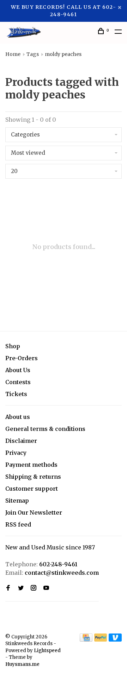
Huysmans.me (22, 664)
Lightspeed (47, 651)
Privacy (15, 452)
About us (17, 416)
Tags (32, 54)
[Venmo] (115, 639)
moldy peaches (63, 54)
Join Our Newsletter (33, 512)
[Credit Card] (86, 639)
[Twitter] (21, 588)
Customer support (31, 488)
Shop (12, 346)
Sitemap (17, 500)
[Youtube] (46, 588)
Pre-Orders (21, 358)
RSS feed (18, 524)
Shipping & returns (33, 476)
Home (12, 54)
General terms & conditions (45, 428)
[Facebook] (8, 588)
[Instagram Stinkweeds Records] (33, 588)
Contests (18, 382)
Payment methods (31, 464)
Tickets (16, 393)
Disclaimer (21, 440)
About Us (17, 370)
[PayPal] (100, 639)
